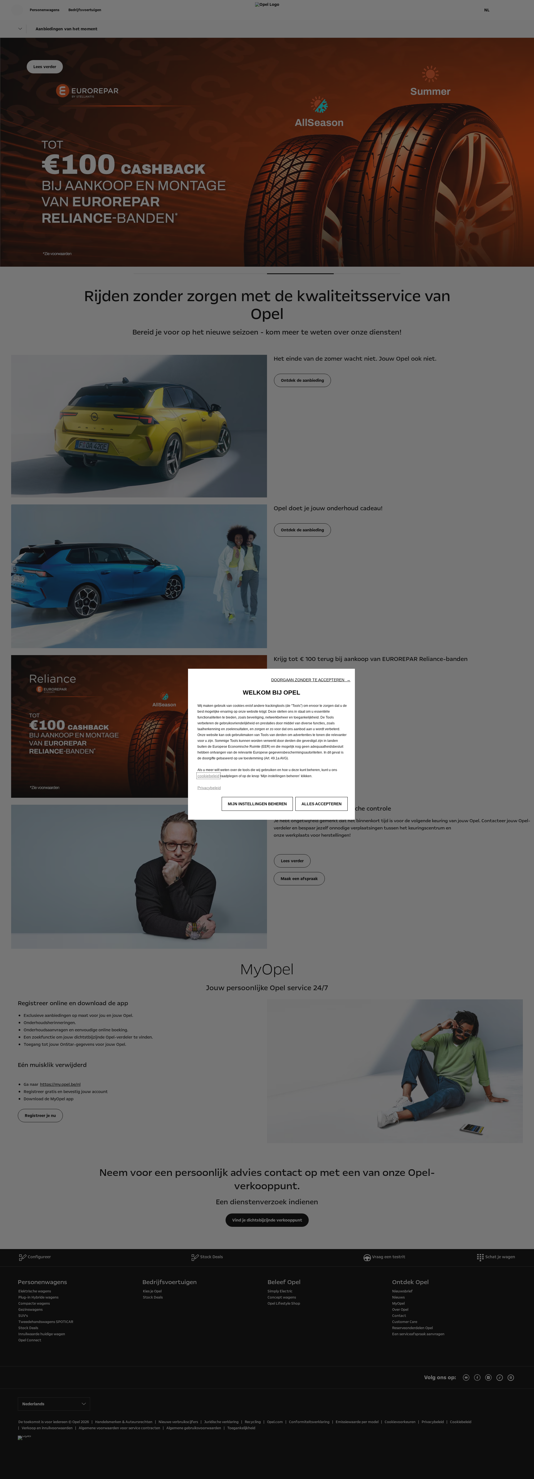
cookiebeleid (208, 776)
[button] (310, 680)
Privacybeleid (209, 788)
